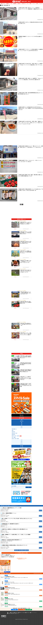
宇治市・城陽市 (14, 437)
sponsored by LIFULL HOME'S (38, 573)
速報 (37, 3)
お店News (19, 3)
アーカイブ (40, 3)
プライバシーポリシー (34, 612)
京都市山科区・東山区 (26, 1)
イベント (34, 3)
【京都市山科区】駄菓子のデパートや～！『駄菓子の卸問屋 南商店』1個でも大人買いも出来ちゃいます (25, 293)
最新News (8, 3)
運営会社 (12, 612)
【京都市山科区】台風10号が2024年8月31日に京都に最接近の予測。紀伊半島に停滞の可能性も (25, 363)
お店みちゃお (23, 3)
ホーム (9, 612)
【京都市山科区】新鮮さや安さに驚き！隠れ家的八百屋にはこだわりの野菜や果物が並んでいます (25, 302)
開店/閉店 (15, 3)
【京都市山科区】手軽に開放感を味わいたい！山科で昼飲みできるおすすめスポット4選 (25, 324)
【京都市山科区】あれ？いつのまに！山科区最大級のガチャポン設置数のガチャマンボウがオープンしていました (25, 223)
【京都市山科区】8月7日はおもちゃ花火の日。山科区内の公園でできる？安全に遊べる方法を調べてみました (25, 242)
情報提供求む (16, 612)
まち (27, 3)
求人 (11, 3)
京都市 (12, 430)
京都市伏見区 (13, 434)
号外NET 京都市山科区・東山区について (13, 613)
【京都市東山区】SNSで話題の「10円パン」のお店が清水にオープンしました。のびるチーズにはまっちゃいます (25, 261)
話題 (30, 3)
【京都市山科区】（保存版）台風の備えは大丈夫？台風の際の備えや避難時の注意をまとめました (25, 356)
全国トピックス (3, 3)
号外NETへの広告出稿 (22, 612)
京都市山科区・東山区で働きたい (6, 505)
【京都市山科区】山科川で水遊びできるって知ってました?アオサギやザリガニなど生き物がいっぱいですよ (25, 271)
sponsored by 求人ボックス (14, 505)
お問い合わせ (28, 612)
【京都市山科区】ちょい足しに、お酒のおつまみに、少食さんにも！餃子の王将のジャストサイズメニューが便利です (25, 334)
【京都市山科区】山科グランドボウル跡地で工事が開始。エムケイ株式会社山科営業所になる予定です (25, 232)
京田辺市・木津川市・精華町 (15, 438)
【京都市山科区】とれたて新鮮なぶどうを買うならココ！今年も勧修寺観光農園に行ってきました (25, 252)
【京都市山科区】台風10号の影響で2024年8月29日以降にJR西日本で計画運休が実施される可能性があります (25, 370)
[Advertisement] (21, 139)
